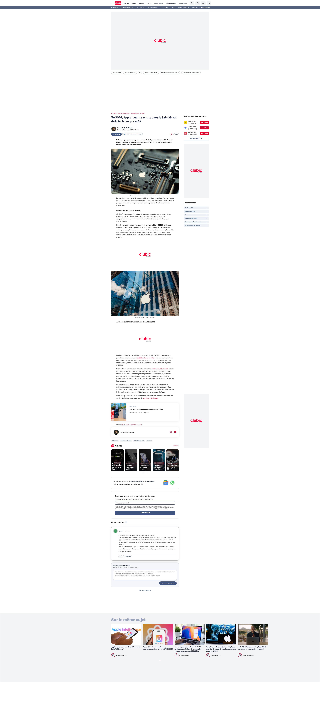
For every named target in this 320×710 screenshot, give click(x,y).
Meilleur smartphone (150, 72)
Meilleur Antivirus (130, 72)
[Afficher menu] (111, 3)
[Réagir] (172, 134)
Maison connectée (183, 7)
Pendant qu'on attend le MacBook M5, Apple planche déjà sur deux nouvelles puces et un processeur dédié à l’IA (188, 649)
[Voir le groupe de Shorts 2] (145, 473)
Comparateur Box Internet (191, 72)
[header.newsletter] (198, 3)
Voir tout (176, 445)
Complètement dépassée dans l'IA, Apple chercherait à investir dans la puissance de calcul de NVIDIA (221, 649)
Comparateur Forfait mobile (170, 72)
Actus (126, 3)
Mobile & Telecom (153, 7)
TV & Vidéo (165, 7)
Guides (141, 3)
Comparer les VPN (196, 138)
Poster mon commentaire (168, 583)
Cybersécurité (114, 7)
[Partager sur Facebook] (316, 695)
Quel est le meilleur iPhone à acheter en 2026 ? (146, 410)
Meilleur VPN (117, 72)
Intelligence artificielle (137, 113)
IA (140, 72)
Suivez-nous (116, 134)
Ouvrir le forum (146, 590)
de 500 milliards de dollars (146, 358)
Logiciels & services (127, 7)
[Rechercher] (192, 3)
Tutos (149, 3)
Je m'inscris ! (145, 512)
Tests (134, 3)
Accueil (113, 113)
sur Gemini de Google (150, 398)
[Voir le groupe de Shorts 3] (147, 473)
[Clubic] (118, 3)
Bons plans (158, 3)
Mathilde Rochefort (126, 128)
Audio (173, 7)
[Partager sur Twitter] (316, 701)
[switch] (203, 3)
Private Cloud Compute (160, 369)
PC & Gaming (140, 7)
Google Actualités (136, 481)
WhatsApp (150, 481)
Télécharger (171, 3)
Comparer (183, 3)
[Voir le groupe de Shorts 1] (143, 473)
